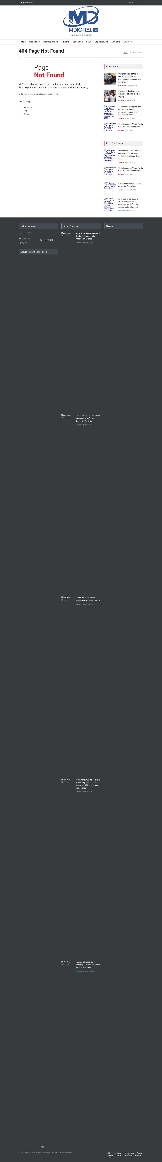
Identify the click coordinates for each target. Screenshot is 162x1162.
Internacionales (50, 41)
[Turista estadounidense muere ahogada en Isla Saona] (67, 685)
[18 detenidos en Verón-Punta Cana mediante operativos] (110, 129)
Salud (88, 41)
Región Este (122, 86)
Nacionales (34, 41)
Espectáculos (101, 41)
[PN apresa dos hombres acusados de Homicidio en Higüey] (110, 96)
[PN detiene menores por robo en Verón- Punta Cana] (110, 188)
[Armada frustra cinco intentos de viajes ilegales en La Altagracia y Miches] (67, 321)
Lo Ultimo (115, 41)
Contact (26, 114)
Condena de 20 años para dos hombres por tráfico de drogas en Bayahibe (88, 418)
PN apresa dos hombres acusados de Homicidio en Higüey (129, 94)
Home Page (27, 107)
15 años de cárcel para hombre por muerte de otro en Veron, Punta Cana (88, 964)
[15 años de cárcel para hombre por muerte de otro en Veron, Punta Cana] (67, 1050)
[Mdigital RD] (81, 28)
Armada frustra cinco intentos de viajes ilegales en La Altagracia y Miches (88, 236)
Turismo (65, 41)
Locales (121, 100)
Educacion (78, 41)
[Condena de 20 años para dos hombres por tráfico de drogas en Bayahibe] (67, 503)
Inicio (23, 41)
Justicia (121, 118)
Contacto (128, 41)
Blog (25, 111)
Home (125, 53)
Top (42, 1146)
